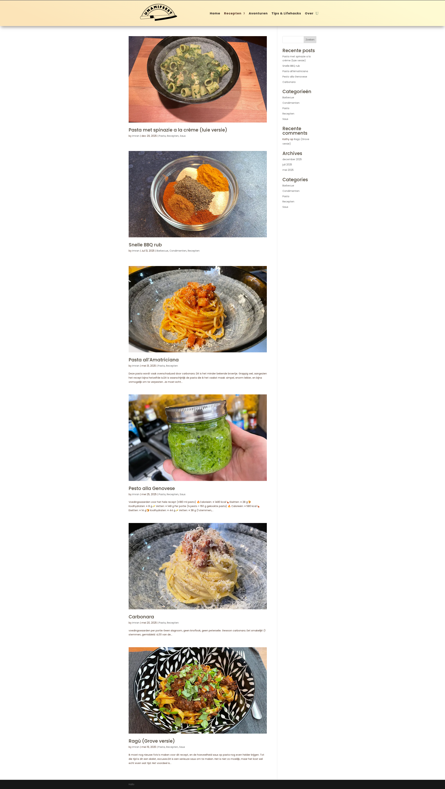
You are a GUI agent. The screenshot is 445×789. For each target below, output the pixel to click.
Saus (183, 136)
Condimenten (178, 250)
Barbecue (162, 250)
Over (309, 13)
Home (215, 13)
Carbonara (141, 617)
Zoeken (310, 39)
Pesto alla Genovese (152, 488)
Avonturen (258, 13)
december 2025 (292, 159)
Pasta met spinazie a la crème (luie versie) (178, 130)
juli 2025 (287, 164)
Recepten (232, 13)
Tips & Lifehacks (286, 13)
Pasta (162, 136)
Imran (135, 136)
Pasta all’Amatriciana (154, 360)
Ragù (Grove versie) (152, 741)
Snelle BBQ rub (145, 245)
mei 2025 (288, 170)
